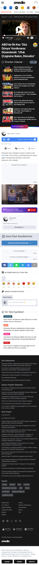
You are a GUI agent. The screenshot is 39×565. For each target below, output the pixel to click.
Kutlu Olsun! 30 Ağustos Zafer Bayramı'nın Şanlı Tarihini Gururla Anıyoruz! (20, 320)
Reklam (4, 512)
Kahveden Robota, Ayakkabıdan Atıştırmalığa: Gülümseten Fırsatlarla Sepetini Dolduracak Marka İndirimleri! (19, 329)
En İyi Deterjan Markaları (9, 377)
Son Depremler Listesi (8, 418)
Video (11, 17)
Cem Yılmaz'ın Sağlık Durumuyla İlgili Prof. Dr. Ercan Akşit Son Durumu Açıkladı (19, 347)
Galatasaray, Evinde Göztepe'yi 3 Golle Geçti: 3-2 (17, 375)
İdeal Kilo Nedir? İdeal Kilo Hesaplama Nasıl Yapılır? (17, 456)
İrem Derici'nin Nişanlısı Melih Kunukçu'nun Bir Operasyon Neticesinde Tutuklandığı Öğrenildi (20, 338)
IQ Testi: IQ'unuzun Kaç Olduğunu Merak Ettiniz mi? (17, 476)
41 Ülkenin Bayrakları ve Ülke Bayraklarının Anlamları (17, 468)
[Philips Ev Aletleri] (5, 8)
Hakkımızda (5, 502)
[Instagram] (3, 521)
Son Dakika (5, 491)
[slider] (19, 35)
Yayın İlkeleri (22, 507)
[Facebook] (7, 521)
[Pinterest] (20, 521)
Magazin (6, 334)
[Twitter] (11, 521)
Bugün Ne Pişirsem (18, 491)
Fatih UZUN (13, 133)
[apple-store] (7, 529)
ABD (3, 155)
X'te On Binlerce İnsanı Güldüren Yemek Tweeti (16, 403)
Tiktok (27, 488)
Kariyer (20, 502)
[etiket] (35, 45)
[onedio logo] (18, 541)
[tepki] (4, 283)
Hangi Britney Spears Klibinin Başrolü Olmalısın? (16, 380)
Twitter (4, 484)
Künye (20, 510)
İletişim (4, 514)
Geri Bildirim (5, 505)
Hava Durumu (6, 415)
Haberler (4, 17)
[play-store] (18, 529)
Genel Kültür (7, 316)
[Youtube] (16, 521)
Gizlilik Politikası (6, 507)
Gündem (6, 342)
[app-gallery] (29, 529)
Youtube (26, 484)
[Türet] (28, 8)
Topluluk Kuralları (7, 510)
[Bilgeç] (34, 8)
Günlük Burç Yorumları (9, 488)
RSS (19, 512)
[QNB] (22, 8)
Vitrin (5, 325)
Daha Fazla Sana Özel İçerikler (18, 243)
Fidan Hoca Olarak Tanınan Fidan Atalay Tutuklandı (17, 401)
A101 (21, 488)
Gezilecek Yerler (7, 495)
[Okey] (11, 8)
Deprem (12, 484)
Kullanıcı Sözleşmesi (24, 505)
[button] (32, 37)
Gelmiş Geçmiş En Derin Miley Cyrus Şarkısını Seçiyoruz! (19, 372)
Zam (19, 484)
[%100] (17, 8)
